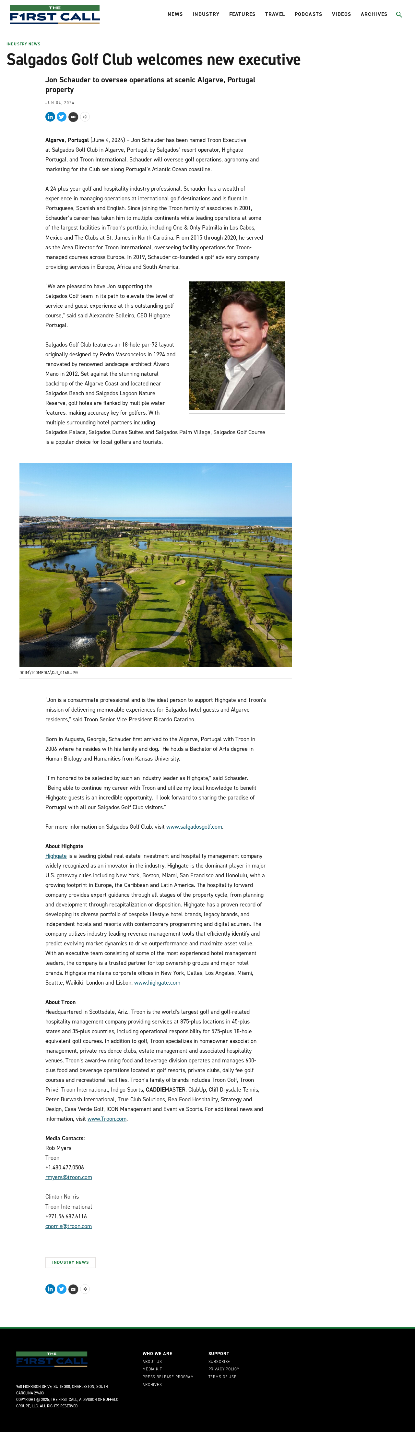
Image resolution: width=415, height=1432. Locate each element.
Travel (275, 14)
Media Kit (152, 1369)
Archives (374, 14)
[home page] (55, 14)
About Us (152, 1362)
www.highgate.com (156, 983)
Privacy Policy (223, 1369)
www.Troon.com (107, 1119)
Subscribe (219, 1362)
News (175, 14)
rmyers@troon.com (68, 1177)
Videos (341, 14)
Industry (206, 14)
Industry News (23, 44)
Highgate (56, 856)
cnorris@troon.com (68, 1226)
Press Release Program (168, 1377)
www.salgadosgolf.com (194, 827)
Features (242, 14)
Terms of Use (222, 1377)
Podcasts (308, 14)
